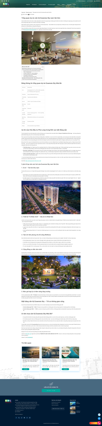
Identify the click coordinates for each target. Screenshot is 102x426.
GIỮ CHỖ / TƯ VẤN (51, 390)
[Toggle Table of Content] (42, 67)
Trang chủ (23, 12)
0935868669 (30, 337)
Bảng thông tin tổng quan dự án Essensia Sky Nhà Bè (31, 68)
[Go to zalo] (100, 415)
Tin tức (63, 4)
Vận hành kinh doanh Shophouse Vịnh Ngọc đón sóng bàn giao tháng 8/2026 (30, 360)
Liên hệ (74, 4)
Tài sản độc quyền (51, 4)
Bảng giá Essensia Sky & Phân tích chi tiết (33, 160)
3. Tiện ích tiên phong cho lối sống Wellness (30, 74)
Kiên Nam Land (28, 333)
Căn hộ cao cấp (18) (55, 405)
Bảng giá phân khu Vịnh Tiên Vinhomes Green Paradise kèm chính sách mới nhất (49, 360)
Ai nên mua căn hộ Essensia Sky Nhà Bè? (29, 79)
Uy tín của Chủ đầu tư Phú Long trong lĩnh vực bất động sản (32, 69)
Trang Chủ (28, 4)
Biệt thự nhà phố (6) (55, 403)
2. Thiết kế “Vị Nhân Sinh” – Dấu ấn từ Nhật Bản (30, 73)
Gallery (58, 4)
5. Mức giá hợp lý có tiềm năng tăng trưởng (29, 76)
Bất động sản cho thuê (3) (56, 402)
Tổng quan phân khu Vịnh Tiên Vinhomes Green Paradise (69, 360)
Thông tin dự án (29, 12)
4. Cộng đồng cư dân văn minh (28, 75)
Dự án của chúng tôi (42, 4)
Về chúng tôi (34, 4)
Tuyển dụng (69, 4)
